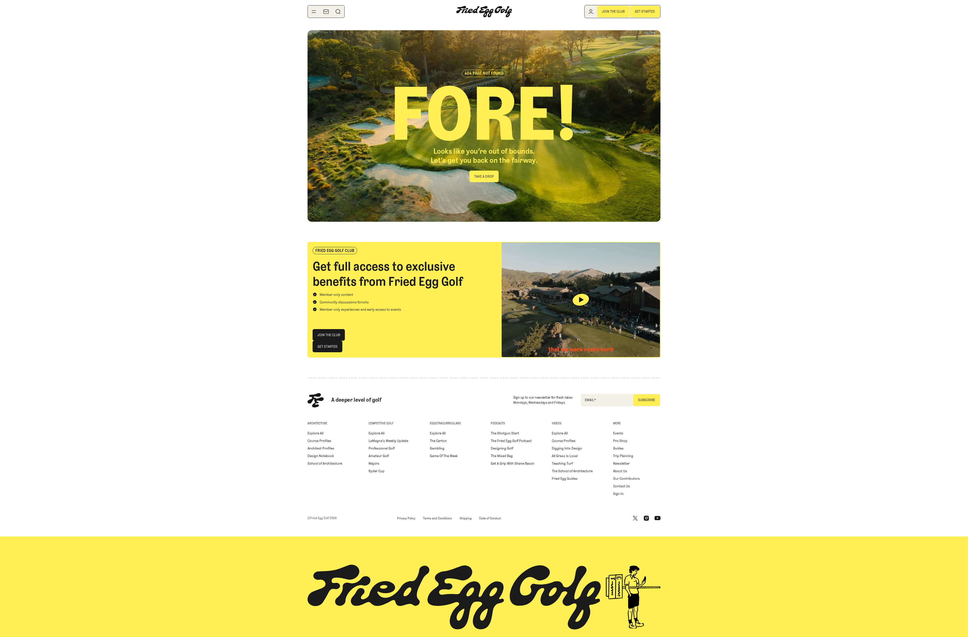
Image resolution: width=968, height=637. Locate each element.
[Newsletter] (326, 11)
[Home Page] (484, 11)
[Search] (338, 11)
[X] (635, 518)
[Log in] (591, 11)
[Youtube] (657, 518)
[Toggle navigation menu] (314, 11)
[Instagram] (646, 518)
